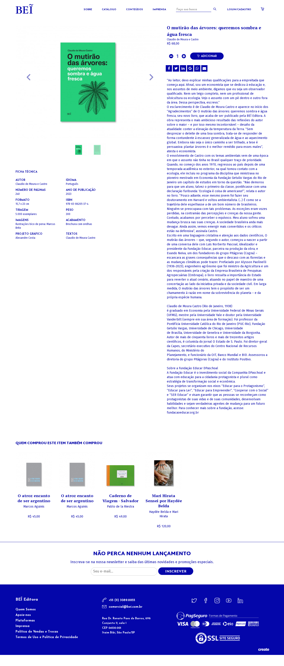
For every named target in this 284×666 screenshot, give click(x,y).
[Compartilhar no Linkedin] (183, 68)
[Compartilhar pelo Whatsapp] (197, 68)
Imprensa (159, 9)
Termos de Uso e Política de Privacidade (47, 637)
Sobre (88, 9)
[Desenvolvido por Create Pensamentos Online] (264, 649)
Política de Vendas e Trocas (37, 631)
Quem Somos (26, 609)
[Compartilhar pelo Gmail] (190, 68)
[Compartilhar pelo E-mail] (204, 68)
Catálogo (109, 9)
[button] (26, 93)
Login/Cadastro (239, 9)
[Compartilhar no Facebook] (169, 68)
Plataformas (25, 620)
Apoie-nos (23, 615)
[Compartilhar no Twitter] (176, 68)
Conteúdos (134, 9)
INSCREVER (175, 571)
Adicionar (209, 56)
